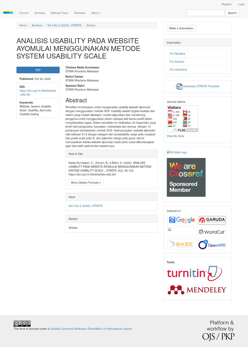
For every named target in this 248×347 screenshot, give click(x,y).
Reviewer (80, 13)
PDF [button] (38, 70)
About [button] (95, 13)
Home (23, 25)
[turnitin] (195, 273)
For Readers (177, 53)
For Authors (177, 61)
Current (24, 13)
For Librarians (178, 69)
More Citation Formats (85, 182)
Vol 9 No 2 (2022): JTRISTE (64, 25)
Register (227, 4)
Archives (39, 13)
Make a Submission (181, 28)
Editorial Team (59, 13)
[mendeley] (197, 289)
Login (241, 4)
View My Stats (175, 136)
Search (232, 13)
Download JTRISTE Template (201, 86)
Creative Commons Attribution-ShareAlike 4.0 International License (91, 329)
